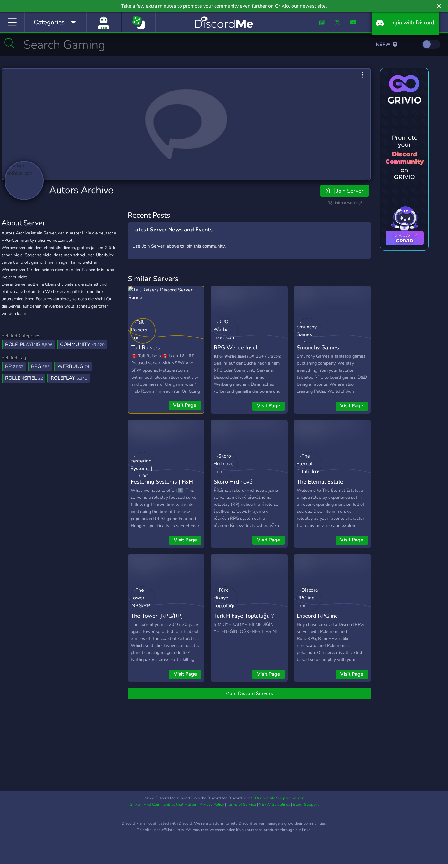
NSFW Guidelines (274, 804)
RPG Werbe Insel (235, 347)
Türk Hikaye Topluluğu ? (244, 615)
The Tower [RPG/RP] (157, 615)
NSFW (384, 44)
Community (82, 344)
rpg (40, 366)
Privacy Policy (211, 804)
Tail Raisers (145, 347)
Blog (297, 804)
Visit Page (184, 405)
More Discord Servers (249, 693)
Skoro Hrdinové (233, 481)
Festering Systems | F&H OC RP (162, 486)
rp (14, 366)
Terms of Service (241, 804)
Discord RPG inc (317, 615)
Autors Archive (81, 190)
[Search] (10, 43)
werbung (73, 366)
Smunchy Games (318, 347)
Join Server (349, 191)
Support (311, 804)
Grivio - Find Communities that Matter (163, 804)
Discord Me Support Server (279, 798)
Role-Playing (28, 344)
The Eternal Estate (320, 481)
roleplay (69, 378)
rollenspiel (24, 378)
